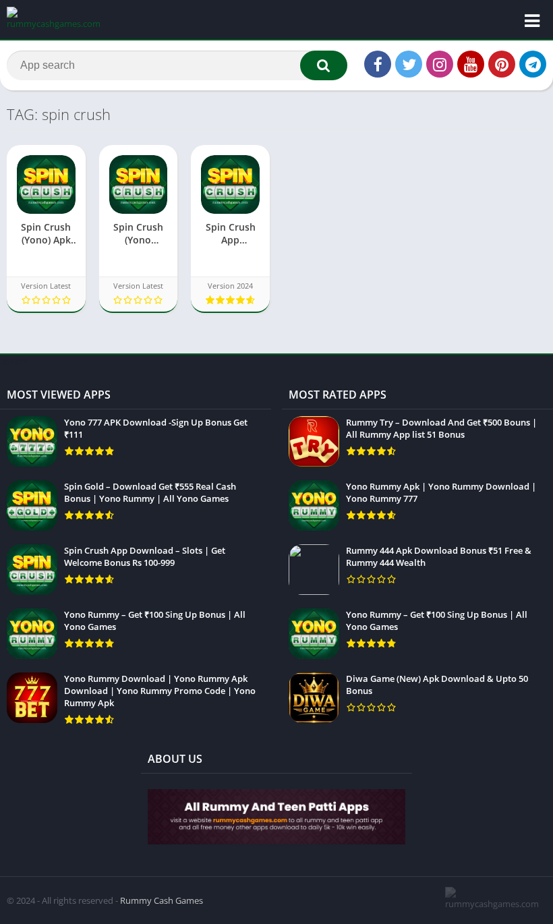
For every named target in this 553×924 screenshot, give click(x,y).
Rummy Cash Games (161, 900)
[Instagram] (439, 64)
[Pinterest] (501, 64)
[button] (323, 65)
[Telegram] (532, 64)
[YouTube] (470, 64)
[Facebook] (377, 64)
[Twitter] (408, 64)
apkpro (14, 361)
